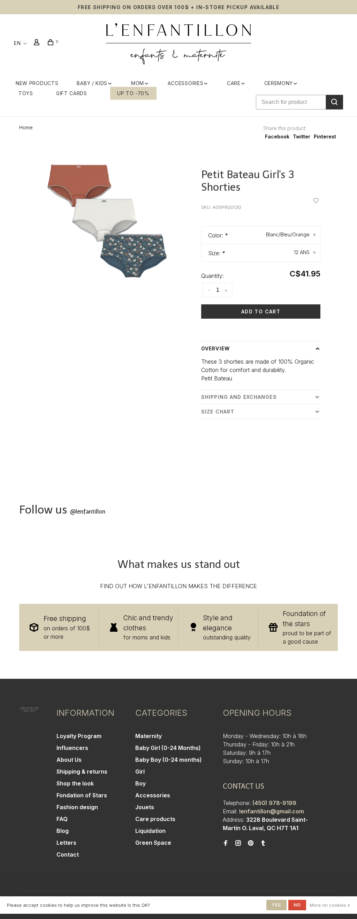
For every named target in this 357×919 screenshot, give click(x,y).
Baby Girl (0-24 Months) (168, 747)
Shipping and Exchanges (239, 397)
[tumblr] (263, 843)
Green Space (153, 842)
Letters (66, 842)
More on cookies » (330, 905)
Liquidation (150, 830)
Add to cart (260, 311)
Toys (25, 93)
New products (37, 83)
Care (234, 83)
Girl (140, 771)
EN (17, 43)
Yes (276, 904)
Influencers (72, 747)
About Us (69, 759)
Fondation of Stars (81, 795)
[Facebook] (225, 843)
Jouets (144, 807)
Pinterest (325, 136)
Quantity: (212, 275)
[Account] (37, 43)
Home (26, 127)
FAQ (62, 818)
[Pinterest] (250, 843)
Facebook (277, 136)
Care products (155, 818)
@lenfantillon (87, 511)
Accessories (186, 83)
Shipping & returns (81, 771)
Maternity (148, 735)
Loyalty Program (78, 735)
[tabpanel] (109, 222)
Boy (140, 783)
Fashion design (77, 807)
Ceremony (278, 83)
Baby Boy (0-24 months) (168, 759)
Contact (67, 854)
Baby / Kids (92, 83)
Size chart (217, 412)
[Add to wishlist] (316, 201)
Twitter (301, 136)
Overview (215, 348)
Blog (62, 830)
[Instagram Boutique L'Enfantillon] (238, 843)
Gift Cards (71, 93)
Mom (137, 83)
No (297, 904)
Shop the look (75, 783)
